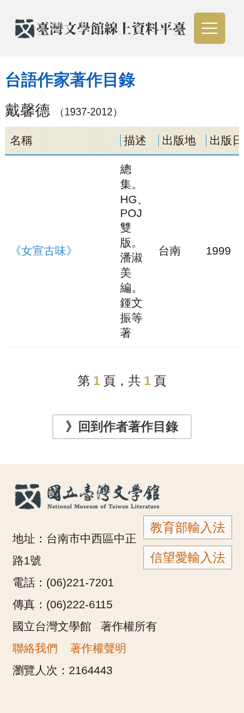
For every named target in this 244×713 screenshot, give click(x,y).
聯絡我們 (35, 648)
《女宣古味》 (44, 251)
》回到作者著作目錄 (122, 426)
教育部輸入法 (187, 527)
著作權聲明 (98, 648)
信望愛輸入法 (187, 557)
